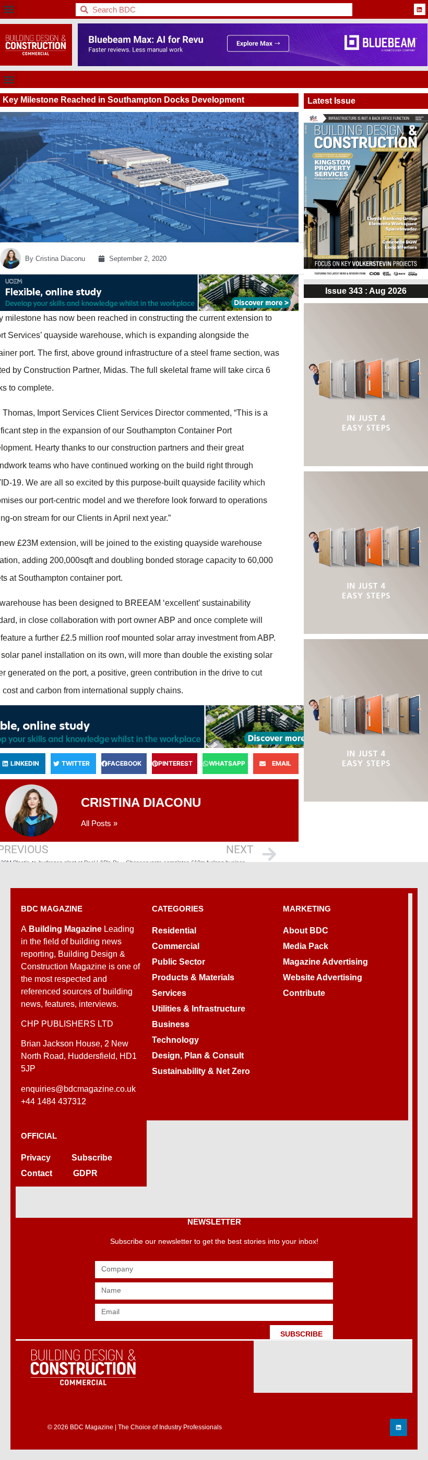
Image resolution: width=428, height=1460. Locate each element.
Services (169, 993)
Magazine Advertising (325, 961)
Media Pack (305, 946)
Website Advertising (322, 977)
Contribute (304, 993)
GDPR (85, 1173)
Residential (174, 930)
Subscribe (92, 1157)
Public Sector (178, 961)
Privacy (36, 1157)
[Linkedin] (419, 9)
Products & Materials (193, 977)
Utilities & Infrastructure (198, 1008)
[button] (8, 9)
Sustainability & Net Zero (201, 1071)
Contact (36, 1173)
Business (170, 1024)
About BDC (305, 930)
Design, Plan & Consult (198, 1055)
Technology (175, 1039)
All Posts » (99, 823)
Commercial (175, 946)
